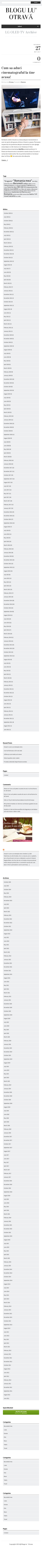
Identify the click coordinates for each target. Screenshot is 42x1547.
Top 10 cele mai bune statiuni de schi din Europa (21, 800)
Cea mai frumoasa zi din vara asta (13, 750)
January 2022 (7, 291)
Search (35, 2)
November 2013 (8, 648)
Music (5, 1441)
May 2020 (6, 361)
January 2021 (7, 331)
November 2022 (8, 254)
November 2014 (8, 604)
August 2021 (7, 309)
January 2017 (7, 508)
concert (18, 185)
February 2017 (7, 504)
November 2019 (8, 383)
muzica (14, 192)
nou (6, 850)
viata (19, 196)
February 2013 (7, 682)
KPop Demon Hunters (9, 804)
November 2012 (8, 693)
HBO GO (23, 187)
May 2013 (6, 670)
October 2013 (7, 652)
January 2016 (7, 552)
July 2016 (6, 530)
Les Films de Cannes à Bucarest (28, 189)
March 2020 (7, 368)
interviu (6, 189)
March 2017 (7, 501)
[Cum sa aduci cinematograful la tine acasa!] (21, 136)
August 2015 (7, 571)
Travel (5, 1448)
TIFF (35, 194)
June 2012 (6, 704)
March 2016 (7, 545)
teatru (31, 194)
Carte (5, 1430)
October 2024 (7, 220)
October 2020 (7, 342)
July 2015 (6, 574)
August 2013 (7, 659)
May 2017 (6, 493)
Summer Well (26, 194)
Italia (11, 189)
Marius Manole (31, 190)
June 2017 (6, 490)
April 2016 (6, 541)
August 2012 (7, 700)
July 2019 (6, 397)
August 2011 (7, 726)
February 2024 (7, 228)
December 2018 (8, 423)
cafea (29, 184)
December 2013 (8, 645)
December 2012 (8, 689)
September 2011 (8, 722)
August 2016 (7, 527)
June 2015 (6, 578)
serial (18, 194)
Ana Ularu (34, 181)
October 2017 (7, 475)
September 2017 (8, 479)
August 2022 (7, 265)
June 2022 (6, 272)
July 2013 (6, 663)
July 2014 (6, 619)
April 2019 (6, 409)
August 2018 (7, 438)
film (12, 187)
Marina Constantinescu (13, 190)
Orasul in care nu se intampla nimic (13, 747)
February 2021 (7, 327)
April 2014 (6, 630)
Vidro (5, 800)
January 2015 (7, 597)
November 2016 (8, 516)
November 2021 (8, 298)
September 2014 (8, 611)
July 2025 (6, 217)
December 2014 (8, 600)
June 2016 (6, 534)
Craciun (29, 185)
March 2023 (7, 243)
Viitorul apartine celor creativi (11, 758)
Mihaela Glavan (7, 192)
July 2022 (6, 268)
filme (15, 187)
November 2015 (8, 560)
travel (6, 196)
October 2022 (7, 257)
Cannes (33, 183)
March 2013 (7, 678)
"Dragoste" (8, 181)
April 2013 (6, 674)
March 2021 (7, 324)
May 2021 (6, 316)
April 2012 (6, 707)
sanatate (14, 194)
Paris (23, 192)
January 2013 (7, 685)
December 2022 (8, 250)
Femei (9, 187)
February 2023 (7, 246)
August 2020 (7, 350)
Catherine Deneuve (9, 185)
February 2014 (7, 637)
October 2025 (7, 213)
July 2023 (6, 235)
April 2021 (6, 320)
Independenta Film (31, 187)
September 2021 (8, 305)
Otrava (11, 82)
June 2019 (6, 401)
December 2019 (8, 379)
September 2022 (8, 261)
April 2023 (6, 239)
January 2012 (7, 715)
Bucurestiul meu (8, 1426)
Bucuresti (18, 183)
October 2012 (7, 696)
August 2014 (7, 615)
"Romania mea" (22, 180)
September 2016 (8, 523)
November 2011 (8, 718)
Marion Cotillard (24, 190)
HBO (18, 187)
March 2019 (7, 412)
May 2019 (6, 405)
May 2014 (6, 626)
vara (17, 196)
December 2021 (8, 294)
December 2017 (8, 468)
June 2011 (6, 729)
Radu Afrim (28, 192)
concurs (23, 185)
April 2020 (6, 364)
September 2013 (8, 656)
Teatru (5, 1444)
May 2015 (6, 582)
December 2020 (8, 335)
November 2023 (8, 232)
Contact (6, 775)
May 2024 (6, 224)
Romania (8, 194)
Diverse (23, 82)
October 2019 (7, 386)
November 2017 (8, 471)
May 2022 (6, 276)
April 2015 (6, 586)
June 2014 (6, 622)
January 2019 (7, 420)
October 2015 (7, 563)
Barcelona (10, 183)
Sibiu (21, 194)
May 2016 (6, 538)
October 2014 (7, 608)
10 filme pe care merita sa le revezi (13, 754)
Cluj (15, 185)
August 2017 (7, 482)
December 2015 (8, 556)
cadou (25, 183)
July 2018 (6, 442)
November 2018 (8, 427)
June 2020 (6, 357)
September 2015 (8, 567)
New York (19, 192)
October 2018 (7, 431)
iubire (16, 189)
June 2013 (6, 667)
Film (5, 1437)
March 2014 (7, 634)
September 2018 (8, 434)
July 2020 (6, 353)
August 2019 (7, 394)
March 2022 (7, 283)
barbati (6, 183)
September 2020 (8, 346)
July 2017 (6, 486)
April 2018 (6, 453)
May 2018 (6, 449)
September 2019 (8, 390)
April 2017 (6, 497)
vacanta (12, 196)
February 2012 (7, 711)
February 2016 (7, 549)
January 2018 (7, 464)
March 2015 (7, 589)
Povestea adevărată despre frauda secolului (15, 762)
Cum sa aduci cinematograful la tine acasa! (18, 72)
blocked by (21, 1412)
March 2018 (7, 457)
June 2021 (6, 313)
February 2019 (7, 416)
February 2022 (7, 287)
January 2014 (7, 641)
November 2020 (8, 338)
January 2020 (7, 375)
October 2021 (7, 302)
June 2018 (6, 445)
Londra (6, 191)
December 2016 (8, 512)
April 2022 (6, 280)
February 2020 (7, 372)
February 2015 (7, 593)
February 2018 (7, 460)
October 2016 (7, 519)
